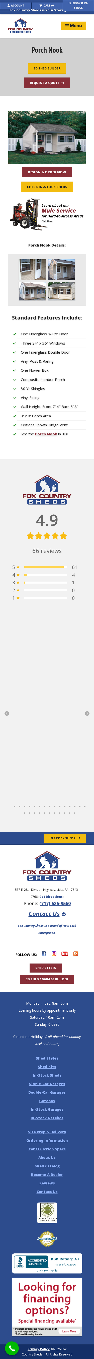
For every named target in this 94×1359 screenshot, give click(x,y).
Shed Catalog (47, 1166)
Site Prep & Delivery (47, 1132)
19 (39, 811)
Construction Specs (47, 1149)
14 (79, 805)
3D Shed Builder (47, 68)
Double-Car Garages (47, 1092)
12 (69, 805)
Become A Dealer (47, 1174)
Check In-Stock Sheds (47, 187)
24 (64, 811)
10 (59, 805)
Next (87, 713)
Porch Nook (46, 433)
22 (54, 811)
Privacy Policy (39, 1349)
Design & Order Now (47, 172)
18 (34, 811)
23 (59, 811)
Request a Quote (44, 83)
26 (74, 811)
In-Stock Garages (47, 1109)
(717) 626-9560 (55, 903)
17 (29, 811)
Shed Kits (47, 1066)
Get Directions (51, 897)
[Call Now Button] (12, 1348)
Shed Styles (45, 968)
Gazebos (47, 1100)
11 (64, 805)
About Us (47, 1157)
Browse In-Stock (80, 6)
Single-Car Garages (47, 1083)
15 (84, 805)
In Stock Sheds (62, 838)
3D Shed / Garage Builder (47, 979)
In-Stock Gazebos (47, 1117)
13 (74, 805)
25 (69, 811)
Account (17, 5)
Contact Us (44, 913)
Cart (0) (48, 5)
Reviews (47, 1183)
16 (24, 811)
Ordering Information (47, 1140)
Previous (6, 713)
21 (49, 811)
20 (44, 811)
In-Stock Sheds (47, 1075)
